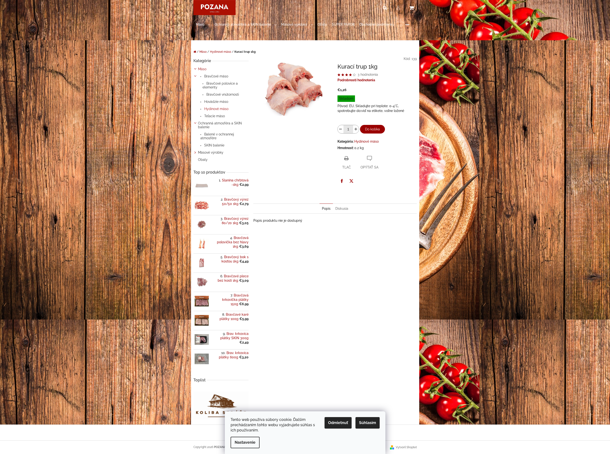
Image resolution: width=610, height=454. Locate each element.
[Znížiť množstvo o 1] (340, 129)
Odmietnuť (338, 422)
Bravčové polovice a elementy (220, 85)
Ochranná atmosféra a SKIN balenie (220, 125)
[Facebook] (341, 181)
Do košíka (372, 129)
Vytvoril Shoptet (406, 447)
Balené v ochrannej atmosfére (217, 136)
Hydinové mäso (215, 109)
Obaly (203, 160)
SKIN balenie (213, 145)
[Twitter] (351, 181)
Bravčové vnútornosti (222, 94)
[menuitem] (202, 24)
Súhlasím (367, 422)
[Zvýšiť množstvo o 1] (356, 129)
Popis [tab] (326, 208)
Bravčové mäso (215, 76)
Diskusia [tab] (341, 208)
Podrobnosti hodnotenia (356, 80)
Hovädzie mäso (215, 102)
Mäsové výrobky (210, 152)
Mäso (202, 69)
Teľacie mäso (214, 116)
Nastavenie (245, 442)
